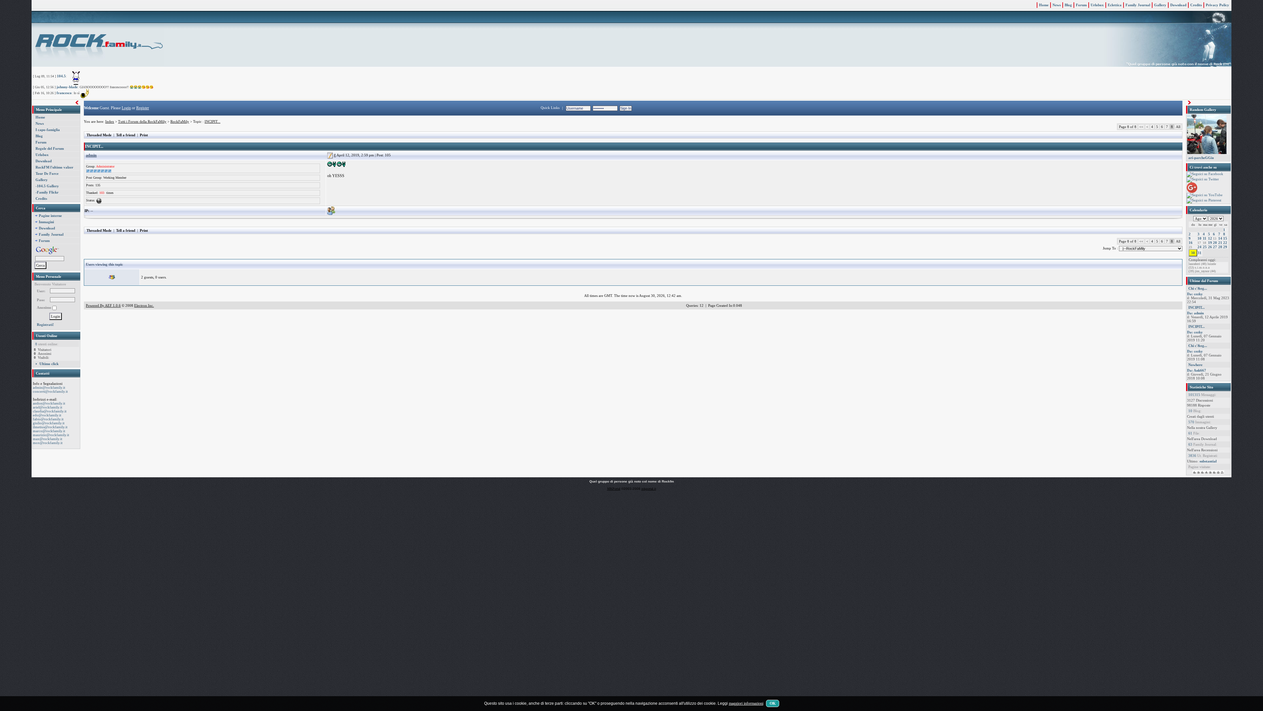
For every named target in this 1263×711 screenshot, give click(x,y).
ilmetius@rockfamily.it (50, 427)
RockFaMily (179, 121)
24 (1199, 247)
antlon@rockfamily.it (49, 403)
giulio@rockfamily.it (48, 423)
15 (1225, 238)
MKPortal (613, 488)
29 (1225, 247)
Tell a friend (125, 135)
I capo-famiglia (48, 130)
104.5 (61, 76)
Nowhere (1195, 365)
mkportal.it (648, 488)
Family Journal (1138, 5)
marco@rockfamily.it (49, 431)
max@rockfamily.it (47, 439)
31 (1199, 253)
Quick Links (550, 108)
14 (1220, 238)
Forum (1081, 5)
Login (126, 108)
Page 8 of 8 (1127, 127)
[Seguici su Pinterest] (1204, 200)
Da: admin (1195, 313)
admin (91, 155)
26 (1210, 247)
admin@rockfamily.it (49, 387)
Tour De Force (47, 173)
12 (1210, 238)
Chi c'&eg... (1197, 288)
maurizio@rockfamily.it (51, 435)
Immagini (46, 222)
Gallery (1160, 5)
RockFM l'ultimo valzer (54, 167)
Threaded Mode (99, 135)
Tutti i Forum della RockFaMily (142, 121)
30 (1193, 253)
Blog (1068, 5)
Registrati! (45, 325)
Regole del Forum (50, 148)
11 (1204, 238)
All (1178, 127)
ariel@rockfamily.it (47, 407)
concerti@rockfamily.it (50, 391)
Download (1178, 5)
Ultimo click (49, 364)
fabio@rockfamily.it (48, 419)
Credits (1196, 5)
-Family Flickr (47, 192)
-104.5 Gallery (47, 186)
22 (1225, 243)
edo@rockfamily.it (47, 415)
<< (1141, 127)
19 (1210, 243)
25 (1205, 247)
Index (109, 121)
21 (1220, 243)
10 (1199, 238)
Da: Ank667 (1196, 370)
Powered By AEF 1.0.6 (103, 305)
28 (1220, 247)
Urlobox (1097, 5)
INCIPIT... (212, 121)
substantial (1208, 461)
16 (1191, 243)
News (1056, 5)
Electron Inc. (144, 305)
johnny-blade (67, 87)
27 (1215, 247)
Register (142, 108)
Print (144, 135)
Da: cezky (1195, 294)
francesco (64, 93)
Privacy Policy (1217, 5)
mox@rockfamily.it (47, 443)
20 (1215, 243)
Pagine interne (50, 216)
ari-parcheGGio (1201, 158)
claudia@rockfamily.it (49, 411)
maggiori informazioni (746, 703)
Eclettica (1115, 5)
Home (1044, 5)
